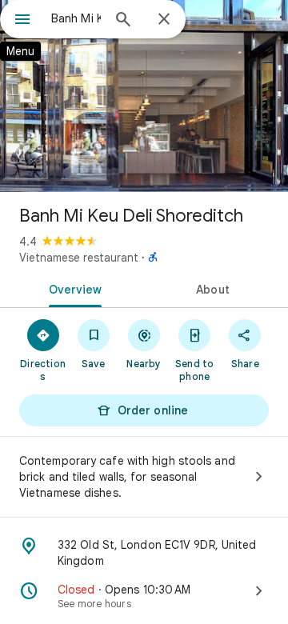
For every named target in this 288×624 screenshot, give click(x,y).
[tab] (72, 288)
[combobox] (76, 18)
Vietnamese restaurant (78, 257)
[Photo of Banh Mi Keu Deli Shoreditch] (144, 96)
